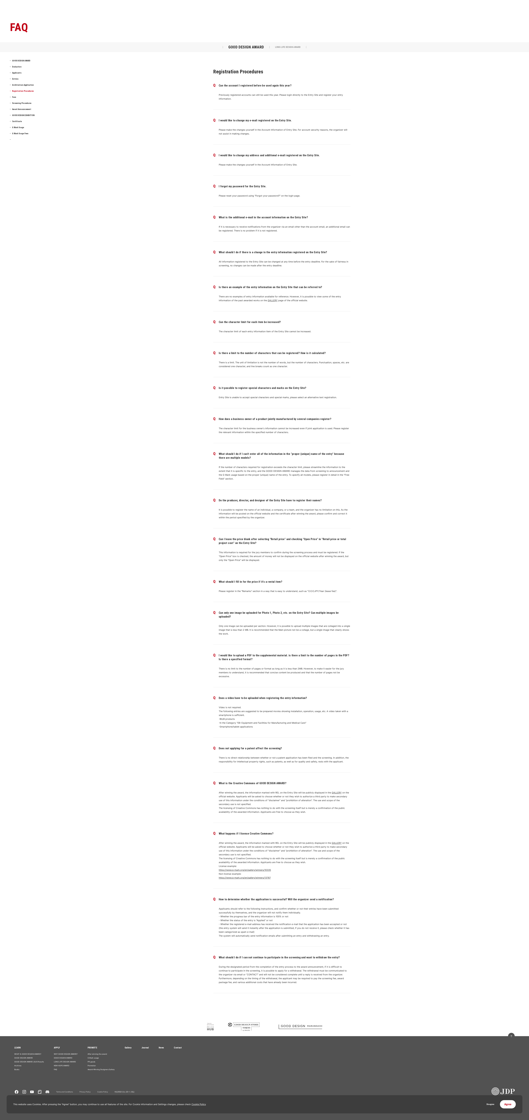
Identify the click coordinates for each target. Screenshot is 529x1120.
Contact (178, 1047)
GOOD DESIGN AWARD (23, 1058)
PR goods (91, 1062)
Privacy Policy (85, 1092)
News (161, 1047)
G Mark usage (93, 1058)
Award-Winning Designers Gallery (101, 1069)
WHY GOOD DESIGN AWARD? (66, 1054)
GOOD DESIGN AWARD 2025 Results (29, 1062)
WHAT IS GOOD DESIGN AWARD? (27, 1054)
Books (16, 1069)
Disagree (490, 1104)
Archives (17, 1066)
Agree (507, 1104)
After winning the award (97, 1054)
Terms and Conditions (64, 1092)
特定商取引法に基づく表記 (124, 1092)
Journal (145, 1047)
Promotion (92, 1066)
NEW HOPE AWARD (61, 1066)
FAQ (55, 1069)
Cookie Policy (102, 1092)
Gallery (128, 1047)
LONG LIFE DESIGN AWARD (65, 1062)
